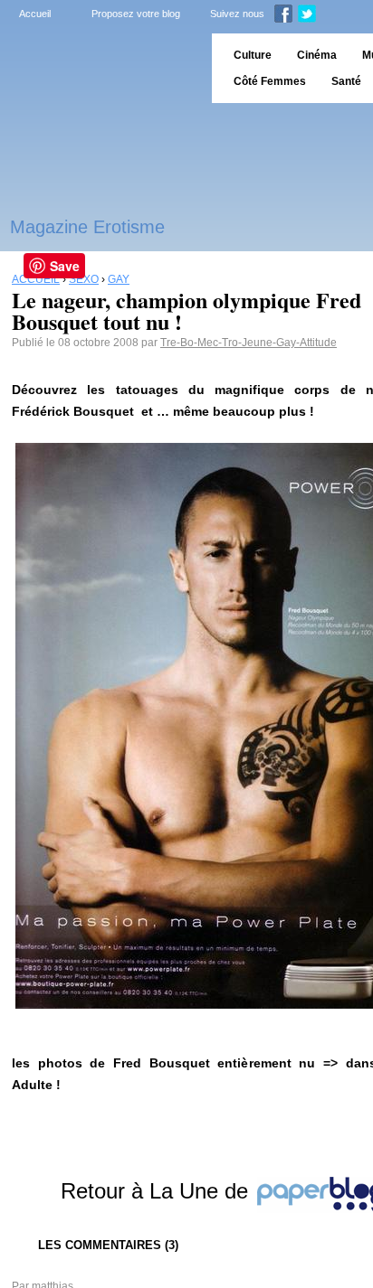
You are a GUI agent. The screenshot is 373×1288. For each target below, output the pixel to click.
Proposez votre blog (135, 13)
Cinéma (317, 55)
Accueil (35, 13)
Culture (253, 55)
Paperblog (100, 68)
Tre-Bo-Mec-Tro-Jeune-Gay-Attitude (248, 342)
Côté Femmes (270, 81)
